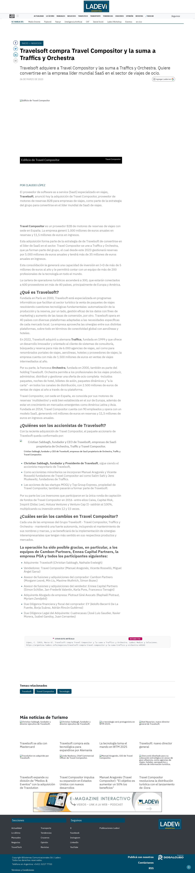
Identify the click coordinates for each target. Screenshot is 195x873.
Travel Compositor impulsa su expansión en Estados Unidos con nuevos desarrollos (77, 782)
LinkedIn (74, 842)
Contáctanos (146, 862)
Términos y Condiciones (22, 870)
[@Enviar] (15, 60)
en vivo (139, 22)
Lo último (50, 16)
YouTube (74, 847)
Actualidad (39, 16)
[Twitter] (15, 48)
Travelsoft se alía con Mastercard (33, 745)
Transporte (95, 16)
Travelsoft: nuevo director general (155, 745)
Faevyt (58, 22)
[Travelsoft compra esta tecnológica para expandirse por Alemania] (78, 731)
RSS (151, 868)
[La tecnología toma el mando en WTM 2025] (117, 731)
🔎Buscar (149, 16)
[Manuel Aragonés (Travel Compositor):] (117, 765)
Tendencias (108, 16)
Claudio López (35, 185)
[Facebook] (15, 42)
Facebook (74, 832)
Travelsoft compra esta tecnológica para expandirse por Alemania (76, 746)
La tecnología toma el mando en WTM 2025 (113, 745)
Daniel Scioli (98, 22)
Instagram (75, 837)
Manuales (61, 16)
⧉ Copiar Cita (135, 639)
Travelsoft (26, 691)
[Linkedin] (15, 54)
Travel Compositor (45, 691)
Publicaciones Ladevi (109, 828)
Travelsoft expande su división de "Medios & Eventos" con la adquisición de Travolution (37, 782)
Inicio (25, 43)
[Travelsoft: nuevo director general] (157, 731)
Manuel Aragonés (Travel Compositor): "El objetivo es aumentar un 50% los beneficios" (117, 782)
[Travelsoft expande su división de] (38, 765)
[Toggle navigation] (17, 16)
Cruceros (119, 16)
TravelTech (83, 16)
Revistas (139, 16)
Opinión (129, 16)
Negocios (71, 16)
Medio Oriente (34, 22)
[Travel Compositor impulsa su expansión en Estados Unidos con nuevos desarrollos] (78, 765)
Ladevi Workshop (114, 22)
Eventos (128, 22)
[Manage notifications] (189, 867)
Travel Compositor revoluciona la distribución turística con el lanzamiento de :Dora (156, 782)
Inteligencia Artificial (73, 22)
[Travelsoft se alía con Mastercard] (38, 731)
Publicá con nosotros (141, 857)
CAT (87, 22)
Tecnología (64, 691)
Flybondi (47, 22)
